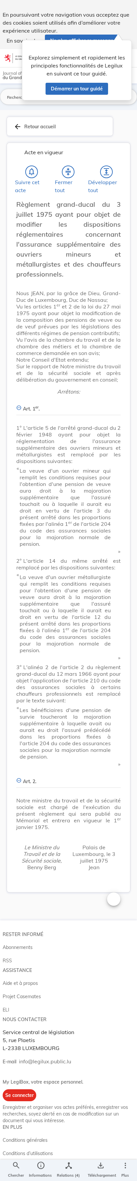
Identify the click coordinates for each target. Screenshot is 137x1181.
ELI (6, 1010)
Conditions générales (25, 1140)
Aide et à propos (20, 983)
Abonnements (18, 947)
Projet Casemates (22, 997)
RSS (7, 961)
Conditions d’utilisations (28, 1153)
